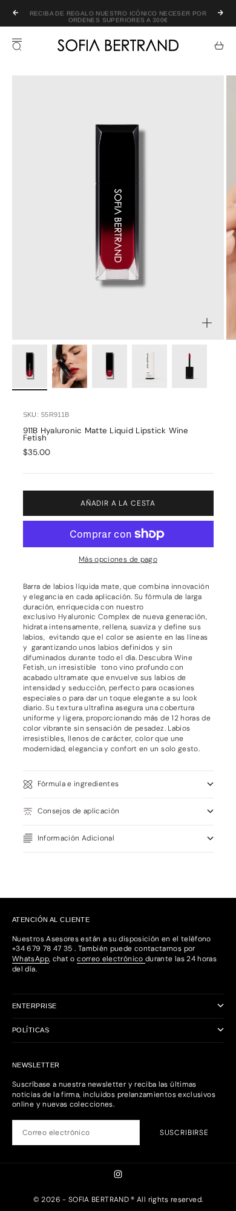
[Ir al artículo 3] (109, 367)
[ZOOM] (207, 323)
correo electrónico (111, 959)
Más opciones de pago (118, 559)
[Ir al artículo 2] (69, 367)
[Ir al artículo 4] (149, 367)
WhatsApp (30, 959)
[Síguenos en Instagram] (118, 1174)
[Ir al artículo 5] (189, 367)
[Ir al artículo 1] (29, 367)
